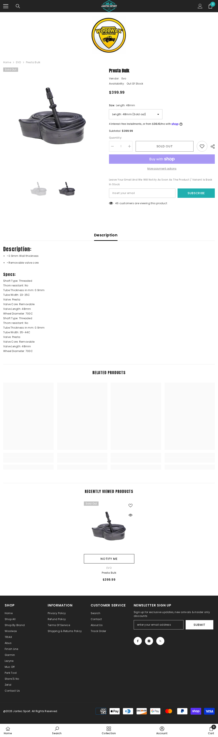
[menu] (5, 6)
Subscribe (196, 193)
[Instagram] (149, 641)
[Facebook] (138, 641)
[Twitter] (160, 641)
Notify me (108, 559)
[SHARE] (211, 146)
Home (7, 62)
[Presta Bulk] (109, 526)
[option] (53, 117)
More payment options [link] (161, 168)
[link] (28, 460)
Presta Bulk (109, 573)
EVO (18, 62)
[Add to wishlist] (202, 146)
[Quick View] (130, 515)
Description (106, 235)
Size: (122, 105)
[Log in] (200, 6)
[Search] (17, 6)
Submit (199, 625)
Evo (124, 78)
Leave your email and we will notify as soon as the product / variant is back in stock (160, 182)
